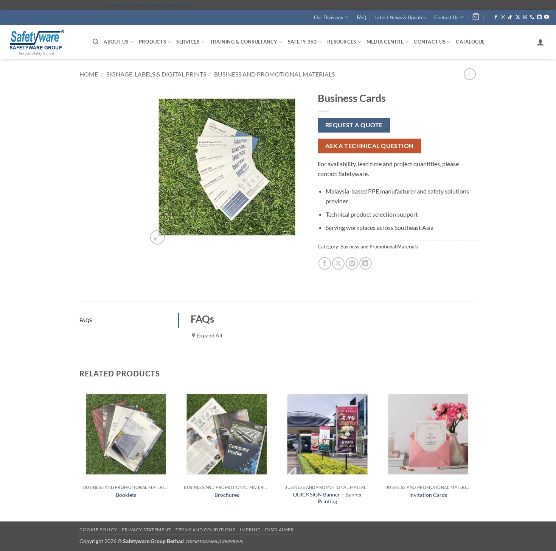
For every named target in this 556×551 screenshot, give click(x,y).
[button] (540, 42)
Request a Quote (354, 125)
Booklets (126, 495)
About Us (116, 42)
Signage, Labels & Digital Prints (156, 74)
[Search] (95, 41)
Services (187, 42)
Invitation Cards (428, 495)
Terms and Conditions (205, 529)
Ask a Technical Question (369, 145)
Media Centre (385, 42)
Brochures (226, 495)
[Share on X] (338, 263)
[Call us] (532, 17)
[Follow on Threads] (525, 17)
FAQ (361, 17)
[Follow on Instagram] (503, 17)
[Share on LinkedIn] (365, 263)
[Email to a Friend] (352, 263)
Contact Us (446, 17)
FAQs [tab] (85, 320)
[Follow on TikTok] (510, 17)
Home (88, 74)
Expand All (206, 335)
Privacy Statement (146, 529)
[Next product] (469, 74)
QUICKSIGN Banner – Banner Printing (327, 498)
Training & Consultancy (244, 42)
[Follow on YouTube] (546, 17)
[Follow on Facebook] (496, 17)
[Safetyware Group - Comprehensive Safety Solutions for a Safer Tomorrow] (43, 42)
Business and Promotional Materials (274, 74)
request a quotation (164, 4)
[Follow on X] (518, 17)
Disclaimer (279, 529)
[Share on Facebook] (324, 263)
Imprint (250, 529)
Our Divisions (328, 17)
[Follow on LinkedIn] (539, 17)
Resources (341, 42)
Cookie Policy (98, 529)
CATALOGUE (470, 42)
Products (152, 42)
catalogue (118, 4)
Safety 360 (302, 42)
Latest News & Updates (400, 17)
